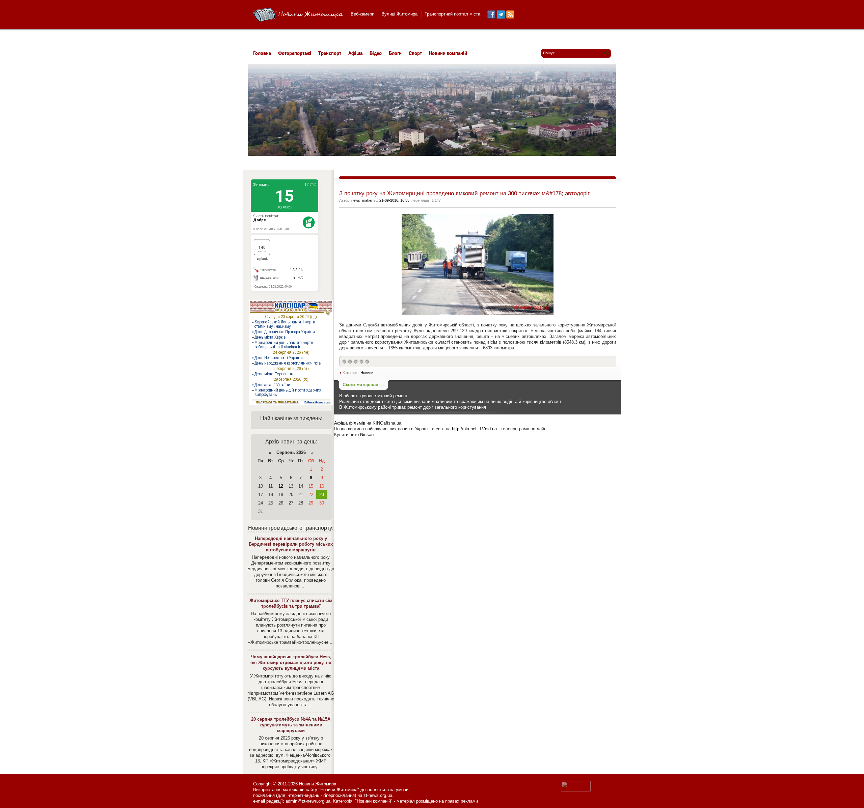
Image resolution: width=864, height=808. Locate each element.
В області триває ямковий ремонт (373, 395)
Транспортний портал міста (452, 14)
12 (280, 486)
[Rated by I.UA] (576, 789)
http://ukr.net (464, 428)
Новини (366, 373)
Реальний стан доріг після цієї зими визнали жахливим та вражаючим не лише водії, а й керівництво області (451, 401)
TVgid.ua (488, 428)
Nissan (367, 434)
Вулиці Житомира (399, 14)
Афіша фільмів (349, 423)
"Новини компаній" (374, 801)
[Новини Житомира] (298, 15)
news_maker (362, 200)
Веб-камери (362, 14)
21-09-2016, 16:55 (394, 200)
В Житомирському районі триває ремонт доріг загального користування (412, 407)
